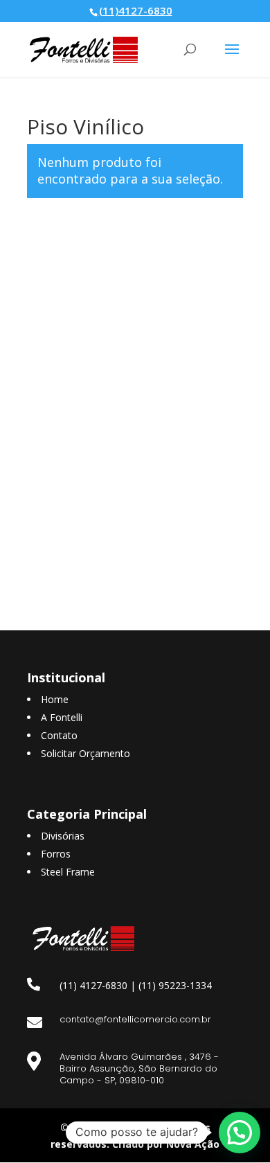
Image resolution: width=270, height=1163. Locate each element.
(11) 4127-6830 (93, 985)
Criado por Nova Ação (165, 1144)
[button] (239, 1132)
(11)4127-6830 (135, 10)
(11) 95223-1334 (175, 985)
